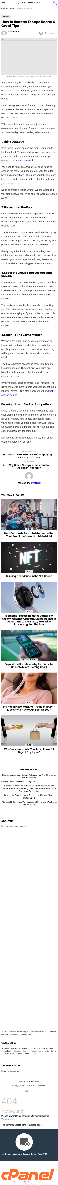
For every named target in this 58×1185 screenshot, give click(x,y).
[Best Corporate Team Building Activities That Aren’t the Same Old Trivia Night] (29, 514)
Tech (27, 1054)
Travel (34, 1054)
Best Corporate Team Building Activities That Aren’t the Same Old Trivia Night (29, 535)
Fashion (7, 1051)
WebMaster (6, 1119)
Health (25, 1051)
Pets (12, 1054)
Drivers (24, 1048)
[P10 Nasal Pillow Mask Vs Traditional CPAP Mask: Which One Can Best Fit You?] (29, 688)
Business (14, 1048)
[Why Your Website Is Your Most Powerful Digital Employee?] (29, 730)
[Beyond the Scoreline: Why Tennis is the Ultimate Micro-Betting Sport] (29, 645)
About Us (30, 1086)
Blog (29, 529)
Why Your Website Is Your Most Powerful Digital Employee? (29, 751)
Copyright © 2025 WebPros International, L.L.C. (29, 1182)
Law (6, 1054)
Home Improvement (39, 1051)
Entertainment (29, 659)
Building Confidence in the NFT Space (29, 576)
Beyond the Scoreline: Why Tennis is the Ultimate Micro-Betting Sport (29, 665)
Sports (19, 1054)
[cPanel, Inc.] (29, 1180)
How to (53, 1051)
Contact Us (41, 1086)
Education (34, 1048)
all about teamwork (23, 160)
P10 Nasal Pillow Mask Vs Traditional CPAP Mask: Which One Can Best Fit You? (29, 708)
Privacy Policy (18, 1086)
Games (17, 1051)
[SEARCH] (55, 3)
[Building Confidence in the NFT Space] (29, 557)
